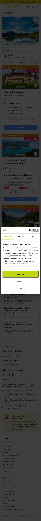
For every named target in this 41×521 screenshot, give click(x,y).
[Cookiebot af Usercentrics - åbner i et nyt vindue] (29, 230)
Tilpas (19, 281)
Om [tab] (33, 236)
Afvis (21, 289)
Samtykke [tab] (7, 236)
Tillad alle (20, 274)
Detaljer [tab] (20, 236)
